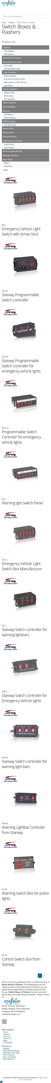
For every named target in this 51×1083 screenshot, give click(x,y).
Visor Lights (8, 65)
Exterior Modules (9, 136)
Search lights (8, 128)
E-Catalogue (7, 1042)
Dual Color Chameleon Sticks (14, 79)
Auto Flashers (9, 147)
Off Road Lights (9, 121)
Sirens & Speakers (10, 89)
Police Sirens (9, 96)
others (5, 170)
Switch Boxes (9, 144)
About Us (6, 1036)
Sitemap (29, 1080)
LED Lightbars (9, 51)
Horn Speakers (9, 99)
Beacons (6, 111)
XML (24, 1080)
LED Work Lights (10, 125)
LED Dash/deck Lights (12, 68)
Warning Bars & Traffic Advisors (15, 82)
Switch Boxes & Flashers (12, 140)
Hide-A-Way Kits (9, 102)
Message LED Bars (10, 155)
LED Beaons (8, 114)
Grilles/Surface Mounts (12, 58)
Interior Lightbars (10, 76)
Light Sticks (8, 85)
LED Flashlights (9, 106)
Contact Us (7, 1038)
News (5, 1040)
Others (6, 163)
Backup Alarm (8, 132)
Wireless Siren (9, 92)
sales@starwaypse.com (11, 1014)
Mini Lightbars (9, 54)
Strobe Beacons (10, 117)
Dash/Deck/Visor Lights (12, 62)
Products (11, 22)
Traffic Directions (9, 72)
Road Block (8, 166)
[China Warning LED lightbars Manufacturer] (9, 3)
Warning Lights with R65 (12, 151)
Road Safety (8, 159)
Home (4, 22)
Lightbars (6, 47)
